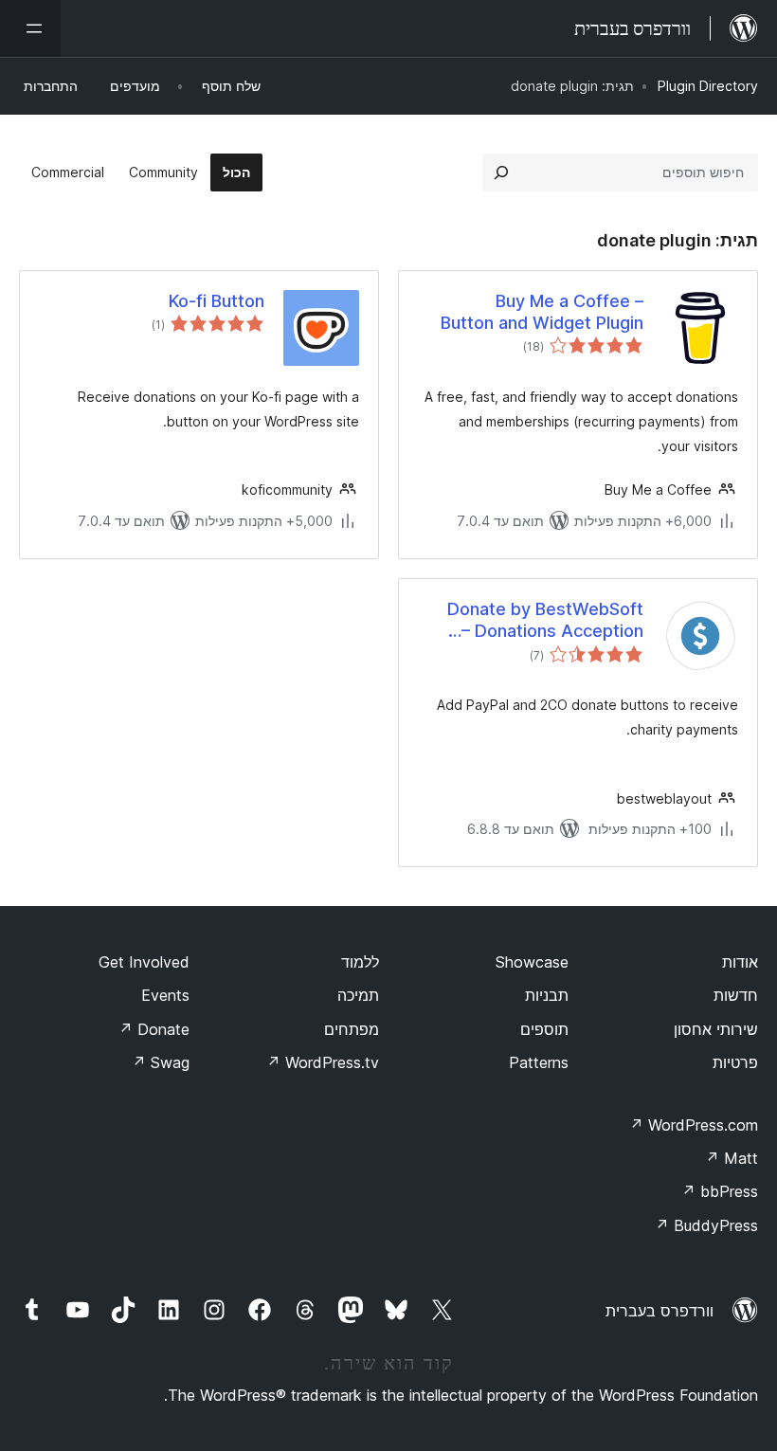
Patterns (539, 1062)
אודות (740, 961)
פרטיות (735, 1062)
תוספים (544, 1029)
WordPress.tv (322, 1062)
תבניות (547, 995)
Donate (154, 1029)
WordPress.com (693, 1124)
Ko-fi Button (216, 301)
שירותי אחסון (716, 1029)
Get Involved (144, 961)
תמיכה (358, 995)
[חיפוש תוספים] (501, 172)
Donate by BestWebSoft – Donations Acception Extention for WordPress (543, 621)
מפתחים (351, 1029)
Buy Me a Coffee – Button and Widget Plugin (542, 312)
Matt (731, 1158)
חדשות (736, 995)
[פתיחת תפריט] (30, 28)
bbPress (719, 1191)
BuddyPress (706, 1225)
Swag (161, 1062)
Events (165, 995)
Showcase (532, 961)
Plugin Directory (708, 86)
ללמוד (360, 961)
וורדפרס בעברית (659, 1310)
